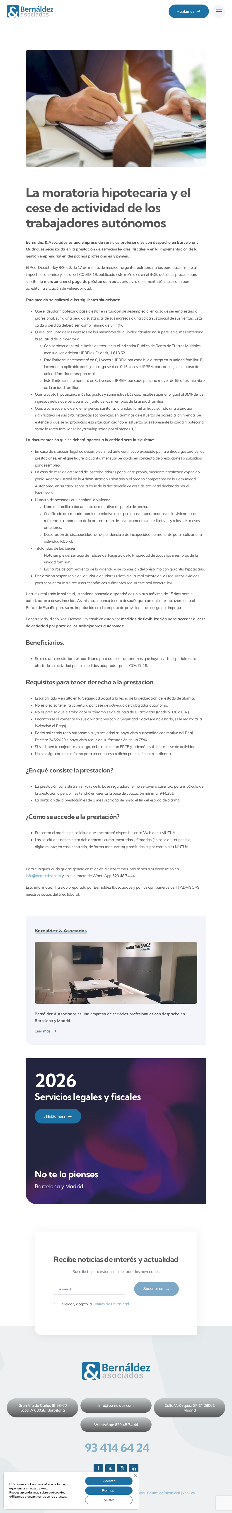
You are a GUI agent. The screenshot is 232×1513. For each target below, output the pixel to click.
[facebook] (98, 1468)
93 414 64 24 (117, 1448)
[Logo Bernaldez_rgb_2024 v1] (30, 7)
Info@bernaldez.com (43, 875)
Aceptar (109, 1481)
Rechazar (109, 1490)
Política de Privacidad (111, 1303)
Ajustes (109, 1500)
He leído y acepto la (94, 1303)
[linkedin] (133, 1468)
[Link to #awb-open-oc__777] (218, 11)
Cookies (189, 1493)
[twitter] (110, 1468)
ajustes (61, 1497)
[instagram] (122, 1468)
